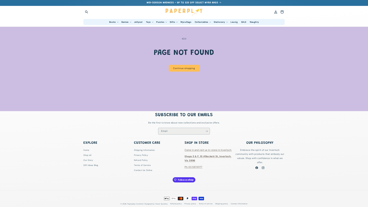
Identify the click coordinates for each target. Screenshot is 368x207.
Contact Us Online (143, 170)
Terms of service (206, 204)
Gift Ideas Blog (90, 165)
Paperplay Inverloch (135, 204)
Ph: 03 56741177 (193, 166)
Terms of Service (142, 165)
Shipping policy (221, 204)
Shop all (87, 155)
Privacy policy (190, 204)
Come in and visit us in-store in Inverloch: (208, 150)
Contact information (239, 204)
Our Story (88, 160)
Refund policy (176, 204)
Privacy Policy (141, 155)
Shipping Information (144, 150)
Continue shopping (184, 68)
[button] (86, 12)
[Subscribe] (206, 131)
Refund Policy (141, 160)
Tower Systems (161, 204)
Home (86, 150)
